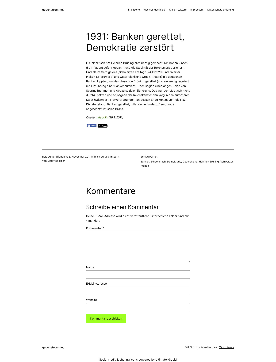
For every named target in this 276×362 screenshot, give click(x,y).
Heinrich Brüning (209, 161)
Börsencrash (158, 161)
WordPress (226, 347)
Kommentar (95, 228)
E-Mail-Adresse (96, 283)
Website (91, 300)
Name (90, 267)
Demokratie (174, 161)
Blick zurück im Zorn (106, 156)
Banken (145, 161)
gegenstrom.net (53, 9)
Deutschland (190, 161)
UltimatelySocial (166, 359)
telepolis (102, 117)
